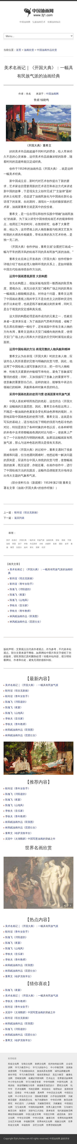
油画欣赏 (29, 50)
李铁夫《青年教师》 (21, 610)
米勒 (26, 543)
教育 (12, 547)
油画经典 (49, 540)
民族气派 (40, 540)
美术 (8, 540)
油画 (8, 543)
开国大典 (23, 540)
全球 (66, 543)
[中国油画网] (38, 13)
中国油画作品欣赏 (47, 50)
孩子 (20, 543)
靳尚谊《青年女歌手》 (22, 583)
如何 (26, 547)
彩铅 (57, 540)
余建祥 (48, 543)
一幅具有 (31, 540)
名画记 (15, 540)
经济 (43, 547)
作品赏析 (33, 543)
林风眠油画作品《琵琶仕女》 (26, 621)
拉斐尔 (19, 547)
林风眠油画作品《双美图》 (25, 616)
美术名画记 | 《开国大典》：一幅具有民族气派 (31, 685)
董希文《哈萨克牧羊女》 (19, 833)
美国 (14, 543)
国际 (60, 543)
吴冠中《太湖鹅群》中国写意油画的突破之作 (30, 838)
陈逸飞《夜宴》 (18, 594)
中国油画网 (52, 93)
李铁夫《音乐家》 (20, 605)
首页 (18, 50)
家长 (31, 547)
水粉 (41, 543)
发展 (55, 543)
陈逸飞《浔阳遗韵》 (21, 589)
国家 (37, 547)
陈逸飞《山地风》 (20, 600)
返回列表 (19, 517)
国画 (63, 540)
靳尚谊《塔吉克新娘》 (26, 512)
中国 (69, 540)
